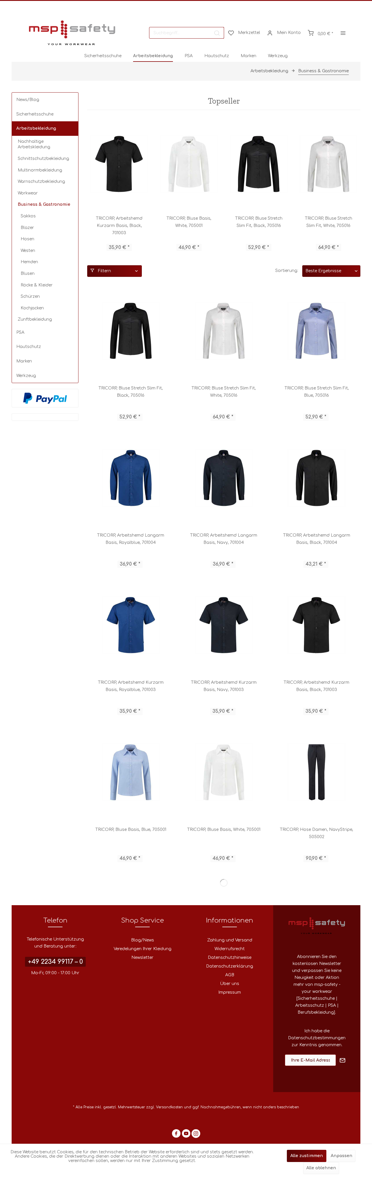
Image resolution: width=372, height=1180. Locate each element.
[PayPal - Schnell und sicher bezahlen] (45, 398)
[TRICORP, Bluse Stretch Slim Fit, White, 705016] (328, 164)
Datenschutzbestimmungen (317, 1038)
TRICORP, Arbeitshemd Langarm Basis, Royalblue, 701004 (130, 539)
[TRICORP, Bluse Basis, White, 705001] (189, 164)
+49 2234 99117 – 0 (55, 961)
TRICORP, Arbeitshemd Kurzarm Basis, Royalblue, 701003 (131, 686)
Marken (24, 361)
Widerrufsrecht (229, 949)
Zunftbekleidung (35, 319)
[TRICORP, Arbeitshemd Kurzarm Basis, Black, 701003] (119, 164)
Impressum (229, 992)
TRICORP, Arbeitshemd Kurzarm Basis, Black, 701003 (119, 225)
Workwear (28, 193)
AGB (229, 975)
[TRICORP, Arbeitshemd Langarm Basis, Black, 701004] (316, 478)
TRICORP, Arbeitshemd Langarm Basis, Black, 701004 (316, 539)
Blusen (28, 273)
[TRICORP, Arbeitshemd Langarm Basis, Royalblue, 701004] (130, 478)
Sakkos (28, 216)
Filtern (104, 271)
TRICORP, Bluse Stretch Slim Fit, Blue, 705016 (317, 392)
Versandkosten (169, 1107)
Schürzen (30, 296)
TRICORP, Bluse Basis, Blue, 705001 (130, 829)
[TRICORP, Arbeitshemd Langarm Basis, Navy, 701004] (223, 478)
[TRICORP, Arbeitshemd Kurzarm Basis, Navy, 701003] (223, 625)
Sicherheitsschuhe (34, 114)
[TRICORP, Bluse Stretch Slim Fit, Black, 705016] (258, 164)
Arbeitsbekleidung (36, 128)
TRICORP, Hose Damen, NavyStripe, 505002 (316, 833)
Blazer (27, 227)
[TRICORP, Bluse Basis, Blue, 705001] (130, 772)
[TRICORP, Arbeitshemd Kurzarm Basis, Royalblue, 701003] (130, 625)
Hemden (29, 262)
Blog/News (142, 940)
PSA (20, 332)
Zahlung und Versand (229, 940)
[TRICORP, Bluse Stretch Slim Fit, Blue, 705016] (316, 331)
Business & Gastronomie (44, 204)
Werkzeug (26, 376)
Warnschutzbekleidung (41, 181)
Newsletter (142, 957)
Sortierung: (286, 270)
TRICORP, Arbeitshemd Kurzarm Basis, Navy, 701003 (224, 686)
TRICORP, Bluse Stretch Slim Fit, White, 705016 (328, 222)
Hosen (27, 239)
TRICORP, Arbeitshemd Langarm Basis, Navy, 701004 (223, 539)
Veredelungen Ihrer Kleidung (142, 949)
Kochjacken (32, 308)
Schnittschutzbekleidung (43, 158)
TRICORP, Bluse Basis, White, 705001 (189, 222)
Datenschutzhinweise (229, 957)
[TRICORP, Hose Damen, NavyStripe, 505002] (316, 772)
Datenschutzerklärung (229, 966)
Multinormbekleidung (40, 170)
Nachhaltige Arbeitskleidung (34, 144)
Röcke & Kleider (37, 285)
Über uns (229, 983)
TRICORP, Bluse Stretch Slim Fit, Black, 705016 (258, 222)
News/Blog (27, 100)
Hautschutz (28, 346)
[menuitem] (186, 33)
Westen (28, 250)
